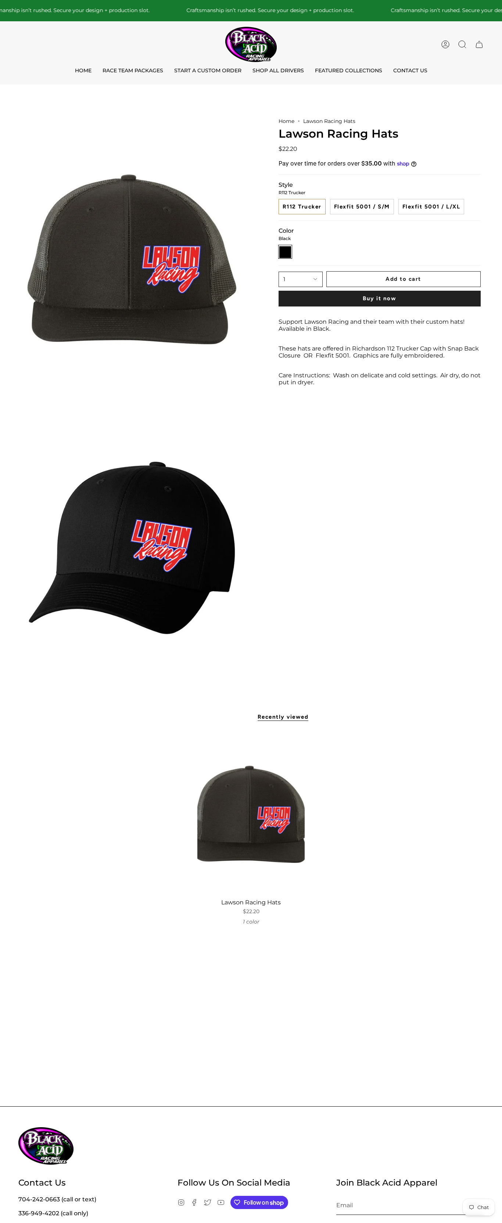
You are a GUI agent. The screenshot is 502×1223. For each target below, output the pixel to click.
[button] (462, 44)
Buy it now (379, 298)
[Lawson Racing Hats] (251, 814)
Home (286, 121)
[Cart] (479, 44)
